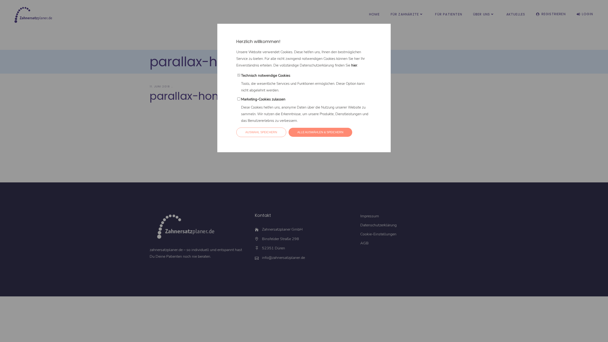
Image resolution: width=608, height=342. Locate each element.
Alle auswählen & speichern (320, 132)
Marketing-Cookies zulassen (263, 99)
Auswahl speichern (261, 132)
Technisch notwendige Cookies (265, 75)
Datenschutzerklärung (317, 65)
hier (354, 65)
